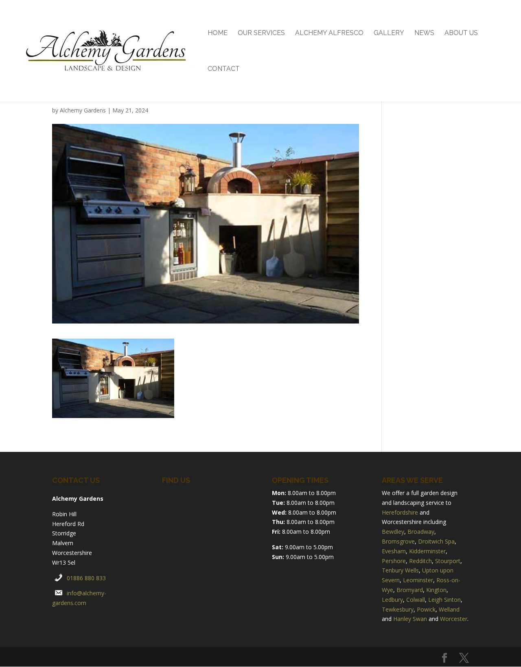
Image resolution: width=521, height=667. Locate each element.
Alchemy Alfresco (329, 33)
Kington (436, 590)
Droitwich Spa (436, 541)
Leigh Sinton (444, 599)
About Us (461, 33)
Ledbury (392, 599)
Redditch (420, 561)
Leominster (418, 580)
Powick (426, 609)
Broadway (420, 531)
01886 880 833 (86, 578)
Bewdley (393, 531)
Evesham (394, 551)
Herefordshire (400, 512)
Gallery (389, 33)
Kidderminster (427, 551)
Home (218, 33)
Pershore (394, 561)
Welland (449, 609)
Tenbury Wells (400, 570)
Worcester (453, 619)
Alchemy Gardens (83, 110)
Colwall (415, 599)
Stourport (447, 561)
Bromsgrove (398, 541)
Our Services (261, 33)
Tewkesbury (398, 609)
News (424, 33)
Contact (224, 69)
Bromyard (409, 590)
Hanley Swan (410, 619)
